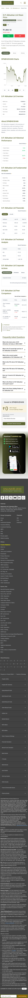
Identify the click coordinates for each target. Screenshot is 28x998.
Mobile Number (6, 416)
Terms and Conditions (6, 551)
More (2, 652)
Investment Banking (6, 527)
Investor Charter (5, 567)
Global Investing (5, 538)
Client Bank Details (5, 600)
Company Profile (5, 605)
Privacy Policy (4, 558)
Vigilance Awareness (6, 645)
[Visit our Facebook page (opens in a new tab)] (2, 498)
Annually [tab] (11, 214)
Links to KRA (4, 625)
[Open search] (21, 2)
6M (12, 90)
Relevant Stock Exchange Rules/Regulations (12, 634)
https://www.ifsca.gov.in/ (21, 825)
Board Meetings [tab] (7, 272)
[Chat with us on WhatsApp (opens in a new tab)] (23, 498)
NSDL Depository (5, 627)
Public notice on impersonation (8, 649)
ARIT (2, 520)
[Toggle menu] (24, 2)
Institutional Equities (6, 522)
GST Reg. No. (4, 571)
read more (8, 330)
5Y (23, 90)
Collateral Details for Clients (7, 602)
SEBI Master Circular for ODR (8, 636)
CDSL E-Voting (4, 598)
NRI (18, 518)
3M (8, 90)
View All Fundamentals (6, 173)
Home (2, 8)
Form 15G (3, 616)
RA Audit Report (5, 578)
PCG (18, 520)
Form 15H (3, 620)
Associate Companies (6, 591)
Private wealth (4, 536)
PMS (2, 533)
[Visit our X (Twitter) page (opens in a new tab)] (11, 498)
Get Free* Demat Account (14, 423)
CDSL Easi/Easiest (5, 582)
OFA (2, 531)
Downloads (3, 553)
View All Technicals (22, 245)
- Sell (20, 35)
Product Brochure (5, 556)
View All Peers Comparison (20, 296)
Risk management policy (7, 562)
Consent (3, 609)
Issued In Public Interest (7, 576)
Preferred (19, 522)
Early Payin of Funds (6, 611)
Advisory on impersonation (7, 560)
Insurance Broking (5, 524)
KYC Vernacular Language (7, 569)
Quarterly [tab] (5, 214)
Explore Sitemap (21, 674)
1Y (16, 90)
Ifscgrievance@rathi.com (6, 824)
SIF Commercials (5, 618)
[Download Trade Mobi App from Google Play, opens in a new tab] (14, 446)
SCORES (14, 950)
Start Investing (22, 996)
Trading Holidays (5, 638)
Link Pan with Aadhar (6, 622)
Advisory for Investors (6, 573)
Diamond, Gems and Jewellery (9, 20)
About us (3, 547)
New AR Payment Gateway (7, 589)
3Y (20, 90)
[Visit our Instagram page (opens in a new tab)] (6, 498)
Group (2, 518)
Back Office (4, 640)
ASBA (2, 647)
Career (2, 549)
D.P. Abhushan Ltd (15, 8)
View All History (22, 143)
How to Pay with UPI (6, 593)
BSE (5, 24)
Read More (3, 48)
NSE (8, 24)
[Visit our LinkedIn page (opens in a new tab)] (19, 498)
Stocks (7, 8)
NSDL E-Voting (4, 629)
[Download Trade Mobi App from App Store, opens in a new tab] (14, 451)
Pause (24, 988)
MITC (2, 643)
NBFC (2, 529)
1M (4, 90)
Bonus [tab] (22, 272)
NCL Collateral (4, 580)
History (23, 53)
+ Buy (8, 35)
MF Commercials (5, 614)
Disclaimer (3, 607)
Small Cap (20, 20)
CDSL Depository (5, 596)
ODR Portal (3, 631)
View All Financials (22, 210)
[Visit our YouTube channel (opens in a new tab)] (15, 498)
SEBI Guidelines (4, 564)
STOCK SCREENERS (9, 923)
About (14, 53)
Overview (5, 53)
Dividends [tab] (16, 272)
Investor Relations (5, 544)
